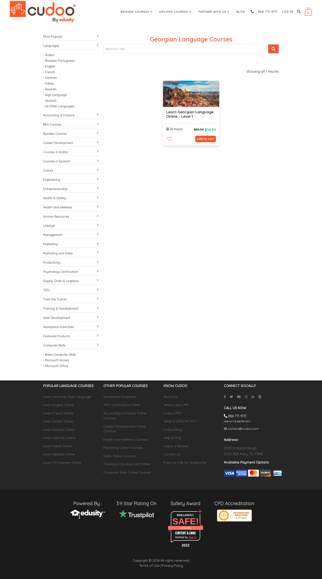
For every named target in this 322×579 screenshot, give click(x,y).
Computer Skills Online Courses (127, 472)
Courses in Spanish (56, 161)
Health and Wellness (57, 207)
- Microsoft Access (56, 360)
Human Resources (56, 216)
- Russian (49, 89)
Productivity (51, 263)
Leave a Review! (176, 446)
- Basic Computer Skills (59, 355)
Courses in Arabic (55, 152)
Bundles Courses (55, 134)
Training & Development (60, 309)
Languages (51, 46)
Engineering (51, 180)
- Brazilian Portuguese (59, 61)
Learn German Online (59, 438)
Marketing (50, 244)
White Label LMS (176, 405)
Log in (287, 12)
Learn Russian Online (59, 430)
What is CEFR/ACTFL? (180, 421)
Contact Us (172, 454)
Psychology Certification (60, 272)
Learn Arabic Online (58, 421)
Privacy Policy (172, 565)
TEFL (46, 290)
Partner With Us (212, 11)
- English (49, 66)
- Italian (48, 83)
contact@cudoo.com (243, 429)
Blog (240, 11)
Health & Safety (54, 198)
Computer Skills (54, 345)
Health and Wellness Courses (125, 439)
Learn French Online (58, 413)
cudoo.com (185, 528)
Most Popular (52, 37)
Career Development (58, 143)
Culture (48, 170)
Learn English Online (58, 405)
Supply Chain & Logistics (61, 281)
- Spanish (50, 101)
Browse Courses (135, 11)
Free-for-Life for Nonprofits (185, 462)
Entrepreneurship (55, 189)
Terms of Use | (150, 565)
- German (50, 78)
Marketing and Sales (58, 253)
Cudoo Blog (173, 430)
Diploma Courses (174, 11)
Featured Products (56, 336)
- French (49, 72)
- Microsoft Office (55, 366)
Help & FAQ (172, 438)
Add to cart (205, 138)
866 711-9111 (266, 12)
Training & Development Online (126, 464)
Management (52, 235)
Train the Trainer (55, 299)
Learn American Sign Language (67, 397)
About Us (171, 397)
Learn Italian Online (57, 446)
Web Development (56, 318)
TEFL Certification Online (121, 405)
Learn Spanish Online (59, 454)
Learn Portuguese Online (62, 462)
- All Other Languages (58, 106)
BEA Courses (52, 124)
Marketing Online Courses (123, 448)
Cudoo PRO (173, 413)
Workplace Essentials (58, 327)
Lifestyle (49, 226)
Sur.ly (192, 537)
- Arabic (48, 55)
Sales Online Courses (119, 456)
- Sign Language (55, 95)
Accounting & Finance (58, 115)
